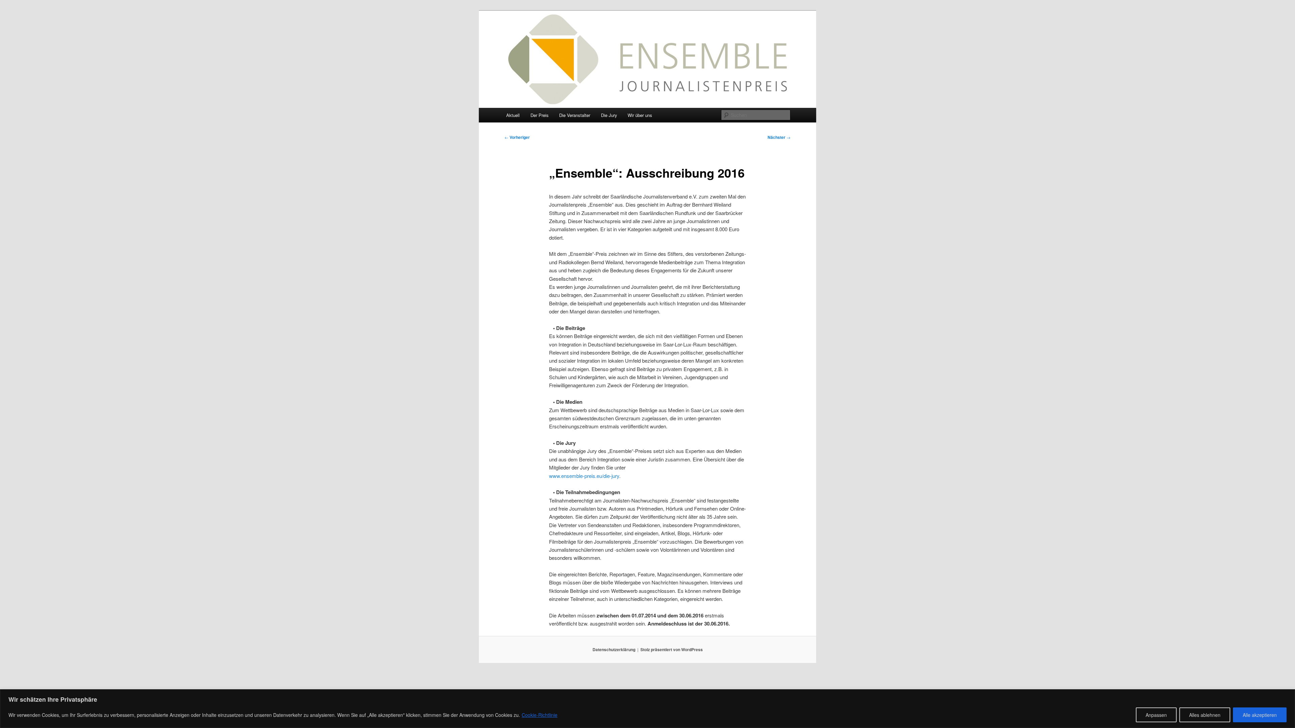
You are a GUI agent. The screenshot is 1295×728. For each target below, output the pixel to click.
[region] (647, 708)
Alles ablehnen (1204, 714)
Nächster (779, 137)
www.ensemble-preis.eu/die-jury (584, 475)
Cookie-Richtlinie (539, 714)
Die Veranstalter (574, 115)
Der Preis (539, 115)
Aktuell (513, 115)
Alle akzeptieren (1260, 714)
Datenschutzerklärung (614, 649)
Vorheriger (517, 137)
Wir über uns (640, 115)
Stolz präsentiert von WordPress (671, 649)
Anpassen (1156, 714)
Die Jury (609, 115)
